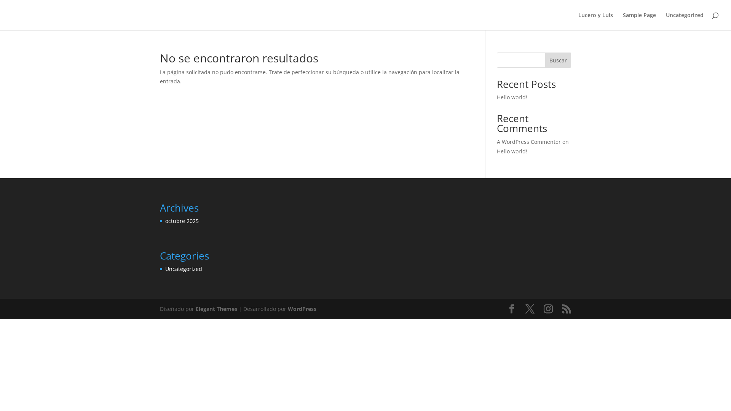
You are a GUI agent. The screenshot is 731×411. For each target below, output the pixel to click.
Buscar (558, 60)
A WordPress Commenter (529, 141)
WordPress (302, 308)
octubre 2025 (182, 221)
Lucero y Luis (595, 16)
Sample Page (639, 16)
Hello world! (512, 97)
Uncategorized (685, 16)
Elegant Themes (216, 308)
